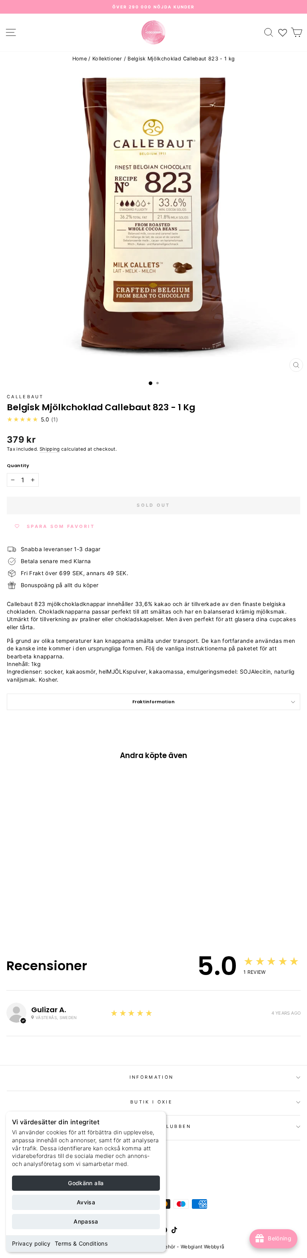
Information (151, 1077)
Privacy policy (31, 1243)
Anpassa (86, 1221)
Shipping (50, 449)
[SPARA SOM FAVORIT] (17, 875)
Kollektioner (107, 59)
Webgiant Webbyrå (203, 1247)
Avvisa (86, 1202)
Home (79, 59)
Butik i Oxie (151, 1102)
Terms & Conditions (81, 1243)
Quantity (18, 466)
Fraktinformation (153, 701)
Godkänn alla (86, 1183)
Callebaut (25, 396)
